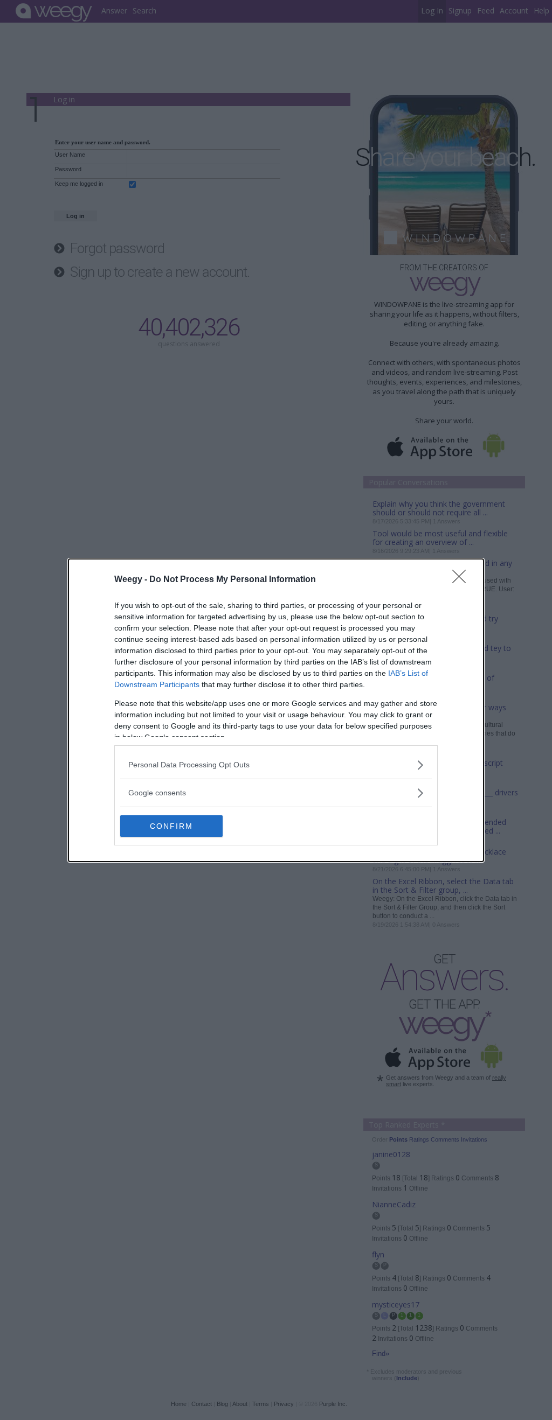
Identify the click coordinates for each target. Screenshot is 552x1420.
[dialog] (276, 710)
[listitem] (276, 765)
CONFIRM (171, 826)
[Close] (462, 580)
